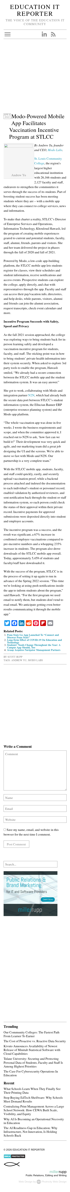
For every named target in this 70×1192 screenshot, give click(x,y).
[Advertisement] (35, 78)
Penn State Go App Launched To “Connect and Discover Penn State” (33, 636)
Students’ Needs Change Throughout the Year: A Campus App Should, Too (33, 646)
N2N (31, 395)
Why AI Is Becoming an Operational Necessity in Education (34, 1121)
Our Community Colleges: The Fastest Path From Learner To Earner (31, 1034)
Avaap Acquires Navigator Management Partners (33, 650)
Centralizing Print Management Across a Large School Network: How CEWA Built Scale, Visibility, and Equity (34, 1110)
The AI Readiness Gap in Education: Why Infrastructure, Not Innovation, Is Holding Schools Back (30, 1131)
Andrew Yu (19, 660)
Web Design (25, 1181)
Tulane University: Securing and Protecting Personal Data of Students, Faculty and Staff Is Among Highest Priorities (33, 1062)
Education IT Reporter (35, 10)
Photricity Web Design (54, 1181)
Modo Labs (55, 150)
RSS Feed (53, 34)
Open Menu (7, 34)
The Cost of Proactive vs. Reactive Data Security (35, 1041)
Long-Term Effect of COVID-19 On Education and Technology (34, 641)
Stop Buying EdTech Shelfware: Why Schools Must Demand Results (33, 1099)
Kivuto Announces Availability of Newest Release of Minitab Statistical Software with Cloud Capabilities (32, 1050)
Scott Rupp (15, 656)
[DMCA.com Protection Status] (14, 1157)
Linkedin (44, 34)
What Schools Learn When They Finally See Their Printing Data (32, 1091)
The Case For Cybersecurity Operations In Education (31, 1073)
